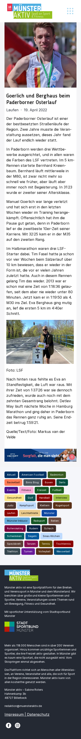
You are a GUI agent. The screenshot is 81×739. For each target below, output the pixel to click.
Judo (10, 505)
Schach (49, 528)
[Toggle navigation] (70, 11)
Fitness (26, 490)
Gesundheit (14, 497)
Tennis (46, 543)
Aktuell (11, 474)
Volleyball (44, 551)
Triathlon (12, 551)
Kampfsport (27, 505)
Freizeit (41, 490)
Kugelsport (62, 505)
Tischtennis (63, 543)
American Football (33, 474)
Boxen (49, 482)
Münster (49, 513)
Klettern (45, 505)
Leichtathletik (29, 513)
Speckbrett (14, 543)
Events (11, 490)
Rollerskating (15, 528)
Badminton (56, 474)
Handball (44, 497)
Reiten (55, 520)
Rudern (33, 528)
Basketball (13, 482)
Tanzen (31, 543)
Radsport (39, 520)
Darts (62, 482)
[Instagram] (18, 725)
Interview (61, 497)
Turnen (28, 551)
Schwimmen (14, 536)
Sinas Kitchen (51, 536)
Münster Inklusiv (17, 520)
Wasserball (63, 551)
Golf (30, 497)
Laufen (11, 513)
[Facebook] (8, 725)
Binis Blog (32, 482)
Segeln (32, 536)
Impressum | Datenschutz (27, 714)
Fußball (56, 490)
